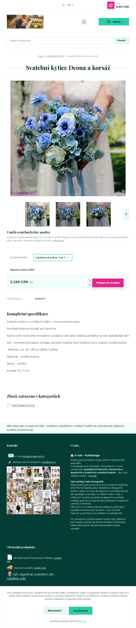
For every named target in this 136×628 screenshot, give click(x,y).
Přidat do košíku (108, 282)
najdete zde (40, 568)
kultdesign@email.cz (33, 456)
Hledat (121, 40)
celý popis (58, 240)
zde (84, 621)
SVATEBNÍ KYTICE (55, 56)
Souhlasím (80, 610)
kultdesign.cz (49, 462)
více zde (92, 475)
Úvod (40, 56)
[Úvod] (25, 22)
